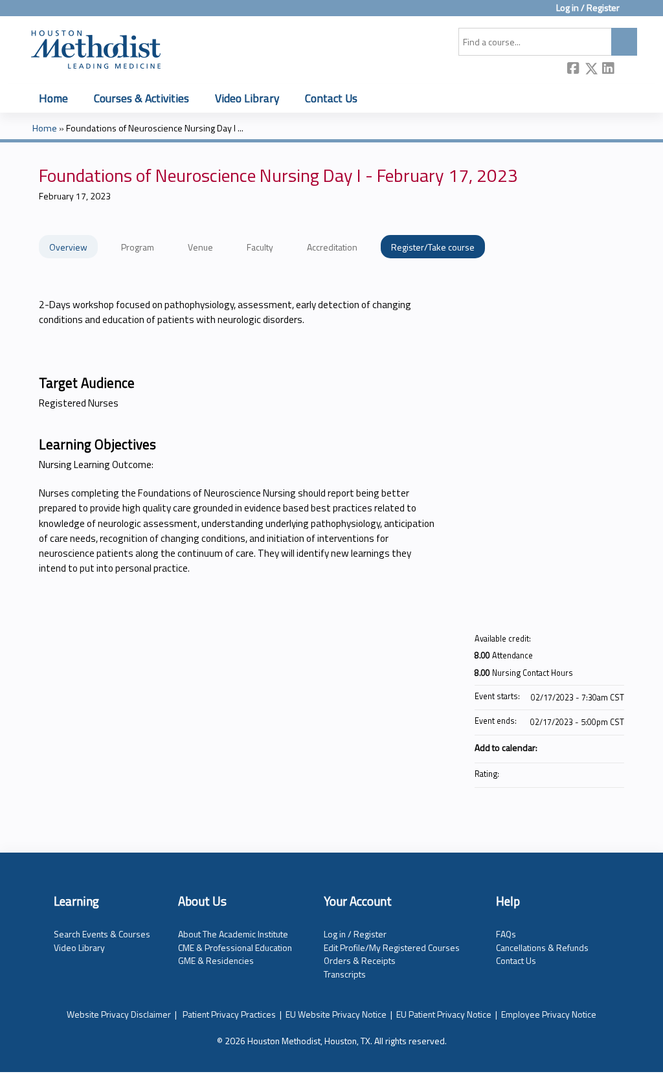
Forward (626, 69)
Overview (68, 247)
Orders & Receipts (360, 960)
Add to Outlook (613, 747)
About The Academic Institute (233, 934)
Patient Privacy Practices (229, 1014)
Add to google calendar (563, 747)
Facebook (573, 69)
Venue (200, 247)
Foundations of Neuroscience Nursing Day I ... (154, 128)
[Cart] (633, 12)
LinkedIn (608, 69)
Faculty (260, 247)
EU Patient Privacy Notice (443, 1014)
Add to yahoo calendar (580, 747)
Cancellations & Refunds (542, 947)
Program (137, 247)
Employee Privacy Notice (548, 1014)
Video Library (247, 98)
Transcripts (345, 974)
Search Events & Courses (102, 934)
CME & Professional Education (235, 947)
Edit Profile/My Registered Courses (392, 947)
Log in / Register (588, 8)
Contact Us (331, 98)
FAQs (506, 934)
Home (53, 98)
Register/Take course (433, 247)
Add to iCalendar (596, 746)
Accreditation (332, 247)
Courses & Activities (141, 98)
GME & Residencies (216, 960)
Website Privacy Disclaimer (119, 1014)
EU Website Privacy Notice (336, 1014)
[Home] (96, 47)
